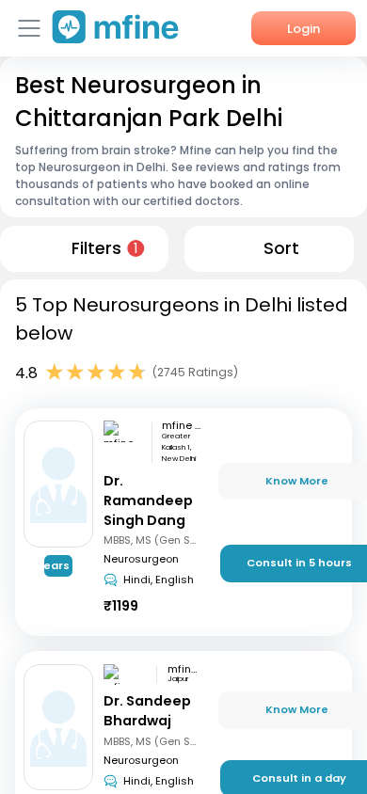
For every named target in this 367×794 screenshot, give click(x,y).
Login (303, 29)
